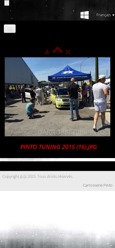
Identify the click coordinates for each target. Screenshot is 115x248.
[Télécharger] (47, 51)
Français (105, 14)
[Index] (57, 51)
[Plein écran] (68, 51)
